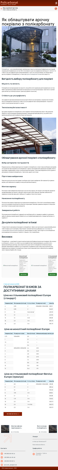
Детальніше (24, 274)
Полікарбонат (5, 69)
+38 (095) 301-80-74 (9, 461)
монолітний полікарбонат (18, 230)
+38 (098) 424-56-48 (9, 457)
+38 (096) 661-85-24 (9, 453)
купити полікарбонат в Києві (34, 74)
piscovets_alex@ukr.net (10, 465)
